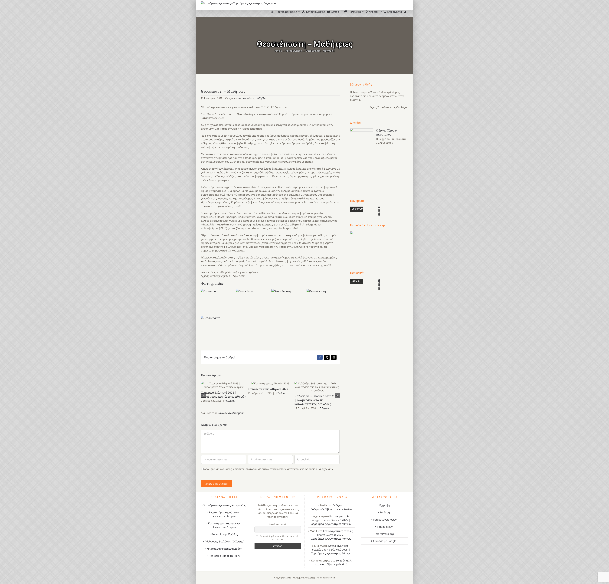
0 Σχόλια (261, 98)
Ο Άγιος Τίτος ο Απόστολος (386, 132)
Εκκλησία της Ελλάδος (224, 534)
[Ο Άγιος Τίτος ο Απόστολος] (361, 158)
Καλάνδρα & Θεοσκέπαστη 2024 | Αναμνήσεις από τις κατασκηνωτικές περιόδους (317, 387)
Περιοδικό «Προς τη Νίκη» (224, 556)
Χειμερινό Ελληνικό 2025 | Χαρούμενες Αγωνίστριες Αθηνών (223, 385)
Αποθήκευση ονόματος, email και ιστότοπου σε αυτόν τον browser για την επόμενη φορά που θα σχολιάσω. (269, 469)
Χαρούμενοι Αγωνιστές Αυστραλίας (224, 505)
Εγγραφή (384, 505)
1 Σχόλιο (280, 393)
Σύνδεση (385, 512)
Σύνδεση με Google (384, 541)
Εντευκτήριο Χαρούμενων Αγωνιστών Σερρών (224, 514)
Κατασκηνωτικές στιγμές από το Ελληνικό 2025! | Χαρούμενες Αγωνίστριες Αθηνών (331, 520)
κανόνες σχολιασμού (230, 413)
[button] (405, 12)
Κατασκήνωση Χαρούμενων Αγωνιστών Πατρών (224, 525)
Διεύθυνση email (278, 524)
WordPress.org (385, 534)
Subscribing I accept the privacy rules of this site (279, 538)
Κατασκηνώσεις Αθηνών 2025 (270, 383)
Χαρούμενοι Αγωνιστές (304, 577)
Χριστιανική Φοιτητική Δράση (224, 548)
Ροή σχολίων (385, 526)
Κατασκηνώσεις (246, 98)
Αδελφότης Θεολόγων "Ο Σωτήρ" (224, 541)
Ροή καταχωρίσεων (384, 519)
